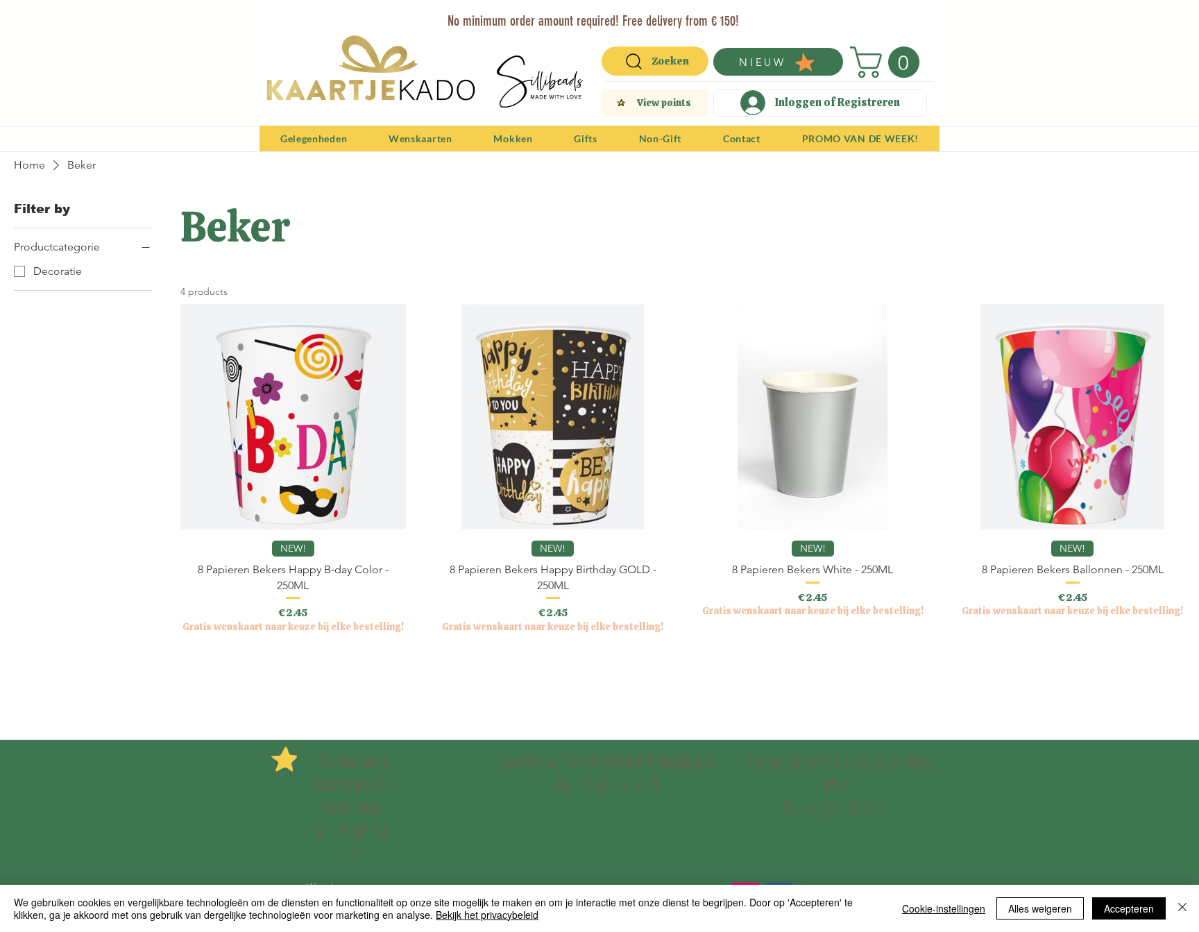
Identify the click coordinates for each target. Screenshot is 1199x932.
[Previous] (279, 19)
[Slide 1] (558, 15)
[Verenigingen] (640, 15)
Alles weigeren (1040, 908)
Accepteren (1129, 908)
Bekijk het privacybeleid (487, 915)
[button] (888, 62)
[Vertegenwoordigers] (624, 15)
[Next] (920, 19)
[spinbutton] (293, 670)
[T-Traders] (575, 15)
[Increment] (394, 670)
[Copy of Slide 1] (608, 15)
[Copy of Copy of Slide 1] (592, 15)
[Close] (1182, 908)
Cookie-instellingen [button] (943, 908)
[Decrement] (191, 670)
